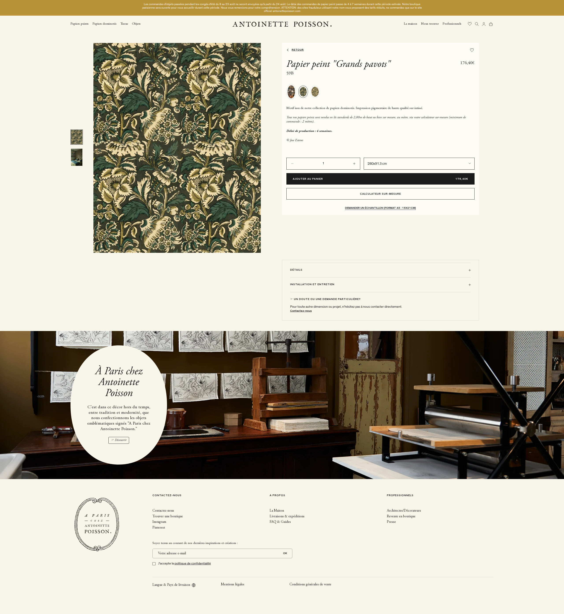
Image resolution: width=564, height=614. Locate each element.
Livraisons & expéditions (287, 516)
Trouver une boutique (167, 516)
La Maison (277, 510)
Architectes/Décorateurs (404, 510)
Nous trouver (430, 24)
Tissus (124, 24)
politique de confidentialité (192, 563)
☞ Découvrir (118, 440)
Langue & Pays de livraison (171, 585)
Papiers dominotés (105, 24)
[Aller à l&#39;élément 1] (76, 137)
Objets (136, 24)
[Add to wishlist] (472, 50)
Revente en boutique (401, 516)
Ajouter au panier (308, 179)
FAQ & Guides (280, 522)
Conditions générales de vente (310, 584)
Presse (391, 522)
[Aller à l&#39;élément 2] (76, 157)
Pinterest (158, 527)
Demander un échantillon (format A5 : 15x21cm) (380, 208)
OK (285, 553)
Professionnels (452, 24)
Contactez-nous (301, 311)
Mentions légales (232, 584)
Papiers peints (79, 24)
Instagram (159, 522)
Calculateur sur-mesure (380, 194)
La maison (410, 24)
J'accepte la (184, 563)
